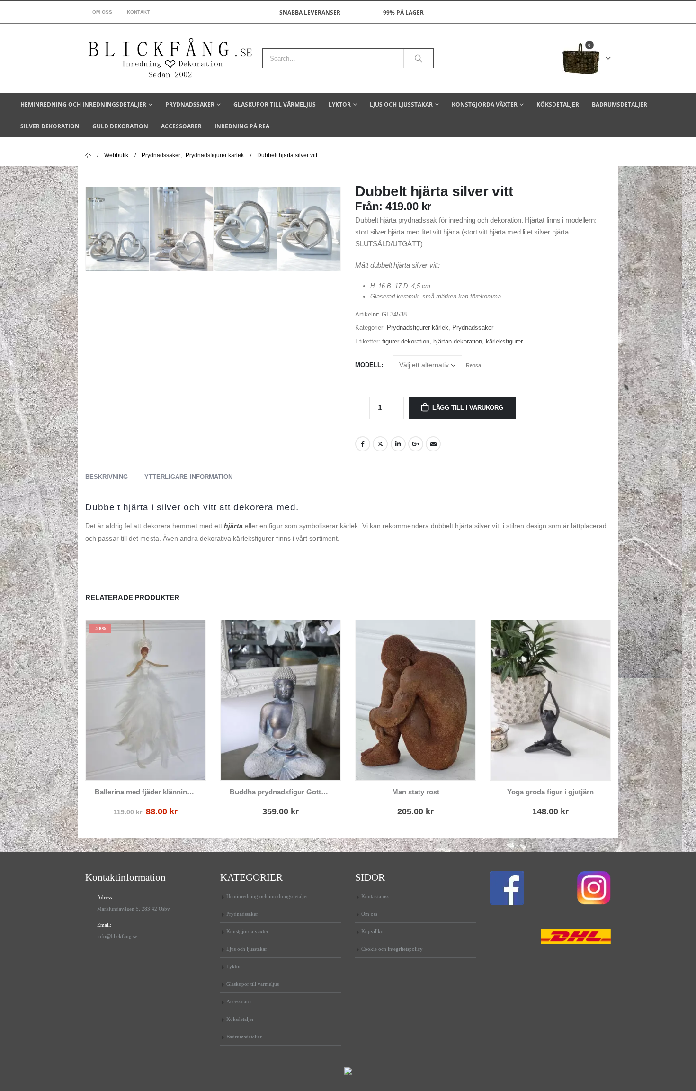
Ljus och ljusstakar (401, 104)
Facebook (362, 443)
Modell (368, 365)
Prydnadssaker (189, 104)
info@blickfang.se (117, 936)
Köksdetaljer (557, 104)
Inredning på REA (241, 126)
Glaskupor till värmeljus (274, 104)
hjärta (233, 526)
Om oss (102, 12)
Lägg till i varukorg (467, 407)
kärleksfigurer (504, 341)
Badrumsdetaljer (619, 104)
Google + (415, 443)
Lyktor (340, 104)
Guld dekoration (120, 126)
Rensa (473, 365)
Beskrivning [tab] (106, 476)
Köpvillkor (373, 931)
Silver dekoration (50, 126)
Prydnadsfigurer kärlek (417, 327)
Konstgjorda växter (485, 104)
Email (433, 443)
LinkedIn (398, 443)
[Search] (418, 58)
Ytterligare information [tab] (188, 476)
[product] (280, 700)
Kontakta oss (375, 896)
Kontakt (138, 12)
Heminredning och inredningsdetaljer (83, 104)
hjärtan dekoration (457, 341)
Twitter (380, 443)
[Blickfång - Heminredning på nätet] (170, 58)
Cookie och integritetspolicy (392, 949)
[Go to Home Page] (88, 155)
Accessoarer (181, 126)
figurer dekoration (405, 341)
